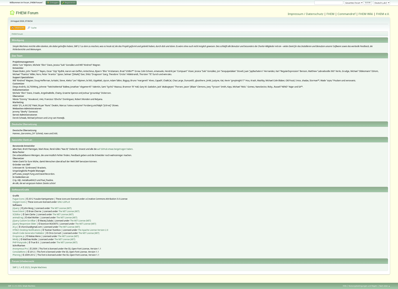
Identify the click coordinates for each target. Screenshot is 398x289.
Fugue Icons (18, 198)
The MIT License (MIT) (61, 208)
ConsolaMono (19, 251)
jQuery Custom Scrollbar (24, 220)
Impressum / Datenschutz (305, 14)
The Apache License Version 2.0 (93, 230)
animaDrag (18, 217)
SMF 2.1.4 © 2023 (21, 267)
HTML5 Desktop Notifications (26, 230)
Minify (16, 239)
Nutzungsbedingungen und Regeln (363, 286)
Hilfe (345, 286)
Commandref (346, 14)
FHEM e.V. (382, 14)
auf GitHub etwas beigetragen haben (115, 149)
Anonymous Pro (20, 248)
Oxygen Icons (19, 202)
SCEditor (17, 214)
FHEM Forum (27, 13)
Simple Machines (39, 267)
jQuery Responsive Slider (24, 223)
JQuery (16, 208)
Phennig (17, 254)
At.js (15, 226)
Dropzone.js (18, 236)
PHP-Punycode (20, 242)
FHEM (330, 14)
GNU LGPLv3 (64, 202)
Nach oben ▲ (384, 286)
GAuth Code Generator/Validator (28, 233)
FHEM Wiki (366, 14)
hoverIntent (18, 211)
